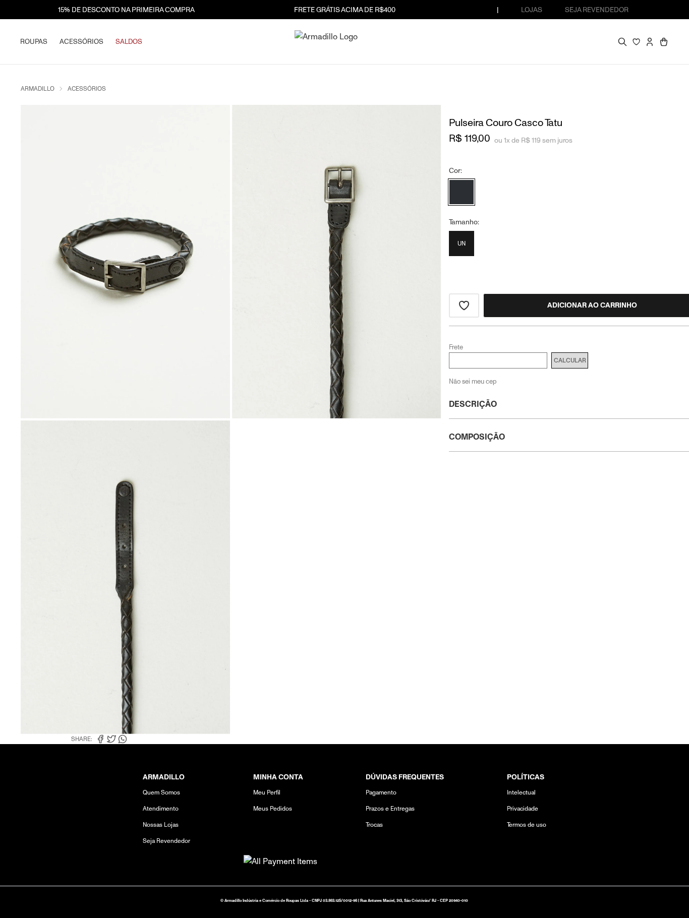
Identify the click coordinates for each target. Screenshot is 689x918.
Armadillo (37, 88)
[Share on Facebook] (100, 739)
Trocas (374, 824)
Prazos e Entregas (390, 808)
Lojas (531, 10)
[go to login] (650, 42)
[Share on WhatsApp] (123, 739)
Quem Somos (161, 792)
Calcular (570, 360)
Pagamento (381, 792)
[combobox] (615, 41)
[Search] (623, 43)
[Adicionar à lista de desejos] (464, 305)
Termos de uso (526, 824)
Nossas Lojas (161, 824)
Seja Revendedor (166, 840)
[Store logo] (344, 41)
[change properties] (461, 192)
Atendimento (161, 808)
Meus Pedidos (272, 808)
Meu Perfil (266, 792)
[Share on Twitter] (111, 739)
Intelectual (521, 792)
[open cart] (664, 42)
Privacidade (522, 808)
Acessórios (87, 88)
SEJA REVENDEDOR (596, 10)
